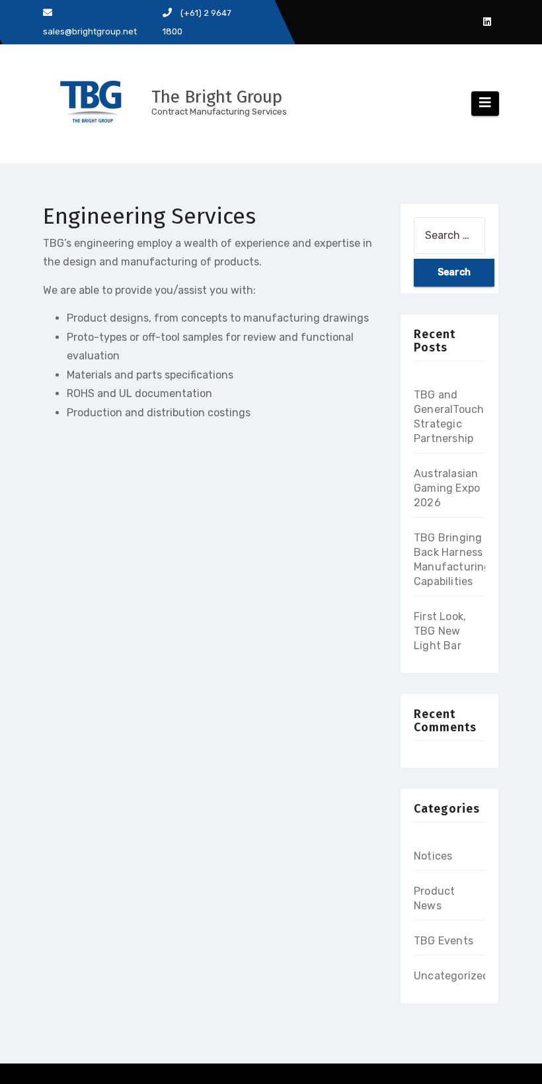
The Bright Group (216, 97)
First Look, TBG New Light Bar (440, 631)
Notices (433, 856)
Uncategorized (452, 976)
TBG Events (443, 940)
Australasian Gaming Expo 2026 (447, 488)
